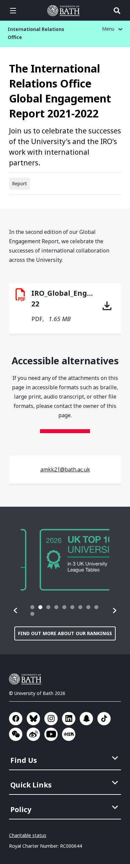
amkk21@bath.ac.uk (65, 469)
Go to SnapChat (86, 718)
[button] (15, 610)
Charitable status (27, 835)
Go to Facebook (15, 718)
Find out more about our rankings (65, 633)
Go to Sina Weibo (33, 734)
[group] (65, 560)
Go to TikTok (104, 718)
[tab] (32, 607)
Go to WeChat (15, 734)
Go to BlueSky (33, 718)
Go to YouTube (51, 734)
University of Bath (65, 11)
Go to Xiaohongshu (68, 734)
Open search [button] (117, 11)
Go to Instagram (51, 718)
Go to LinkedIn (68, 718)
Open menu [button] (13, 11)
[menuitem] (65, 758)
